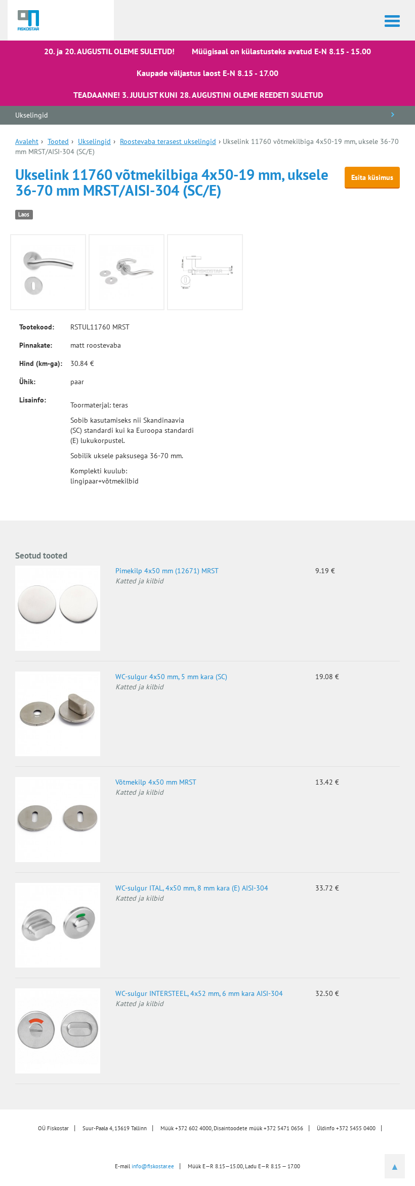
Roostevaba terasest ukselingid (168, 141)
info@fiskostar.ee (153, 1166)
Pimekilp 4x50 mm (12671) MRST (167, 570)
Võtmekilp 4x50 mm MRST (155, 782)
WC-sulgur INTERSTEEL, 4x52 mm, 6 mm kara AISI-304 (199, 993)
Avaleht (26, 141)
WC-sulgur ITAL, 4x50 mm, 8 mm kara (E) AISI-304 (191, 888)
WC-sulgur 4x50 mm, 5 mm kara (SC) (171, 676)
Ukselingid (31, 115)
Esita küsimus (372, 177)
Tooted (58, 141)
